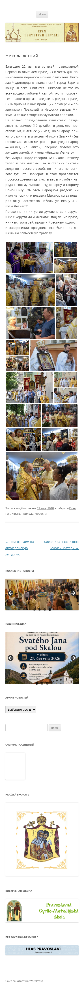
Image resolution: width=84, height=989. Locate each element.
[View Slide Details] (42, 594)
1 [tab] (34, 609)
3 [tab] (44, 609)
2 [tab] (39, 609)
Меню (42, 14)
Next (73, 658)
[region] (42, 594)
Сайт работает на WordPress (24, 981)
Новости (41, 514)
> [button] (73, 593)
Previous (10, 658)
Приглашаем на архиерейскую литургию (19, 548)
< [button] (11, 593)
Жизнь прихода (22, 514)
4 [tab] (50, 609)
